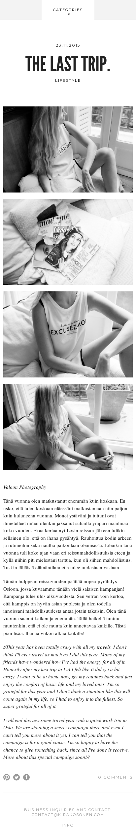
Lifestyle (68, 80)
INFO (68, 825)
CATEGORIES (68, 10)
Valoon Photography (24, 487)
